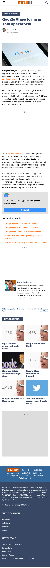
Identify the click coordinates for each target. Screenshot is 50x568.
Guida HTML (26, 470)
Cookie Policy (7, 551)
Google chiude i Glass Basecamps (13, 399)
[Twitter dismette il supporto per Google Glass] (37, 388)
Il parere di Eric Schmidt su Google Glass (11, 373)
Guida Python (12, 475)
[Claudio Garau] (4, 30)
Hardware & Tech (11, 14)
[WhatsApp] (15, 36)
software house (14, 153)
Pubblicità (6, 526)
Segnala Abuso (8, 555)
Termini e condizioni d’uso (12, 544)
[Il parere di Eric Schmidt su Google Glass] (13, 360)
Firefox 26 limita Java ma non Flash (38, 310)
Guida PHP (26, 473)
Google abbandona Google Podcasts (21, 224)
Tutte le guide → (25, 478)
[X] (4, 36)
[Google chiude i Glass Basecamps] (13, 388)
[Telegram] (20, 36)
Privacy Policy (7, 548)
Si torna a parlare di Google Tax (13, 310)
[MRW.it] (25, 2)
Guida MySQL (38, 473)
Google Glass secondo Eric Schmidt (32, 373)
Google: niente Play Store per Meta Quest (23, 231)
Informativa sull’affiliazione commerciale (18, 558)
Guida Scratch (37, 475)
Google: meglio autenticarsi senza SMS (22, 227)
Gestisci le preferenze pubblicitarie (15, 505)
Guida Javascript (13, 473)
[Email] (26, 36)
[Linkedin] (10, 36)
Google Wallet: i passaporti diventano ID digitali (26, 242)
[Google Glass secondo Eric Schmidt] (37, 360)
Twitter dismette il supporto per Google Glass (36, 401)
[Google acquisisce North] (37, 333)
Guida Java (24, 475)
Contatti (5, 530)
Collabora (6, 523)
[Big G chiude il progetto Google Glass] (13, 333)
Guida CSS (38, 470)
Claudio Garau (14, 30)
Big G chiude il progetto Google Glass (10, 346)
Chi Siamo (6, 519)
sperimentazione (9, 79)
